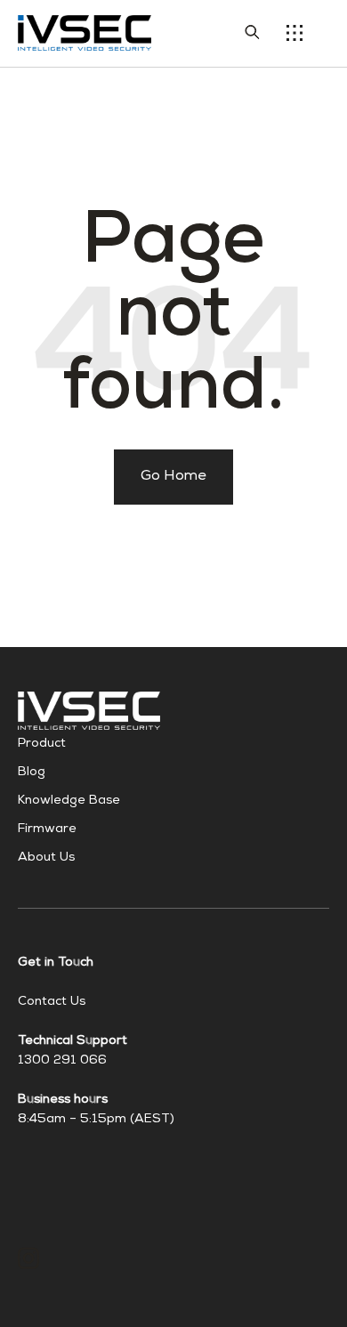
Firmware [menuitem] (47, 829)
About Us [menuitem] (46, 858)
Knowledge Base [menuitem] (69, 801)
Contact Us (51, 1002)
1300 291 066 (62, 1061)
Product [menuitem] (42, 744)
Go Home (173, 477)
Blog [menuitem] (31, 772)
